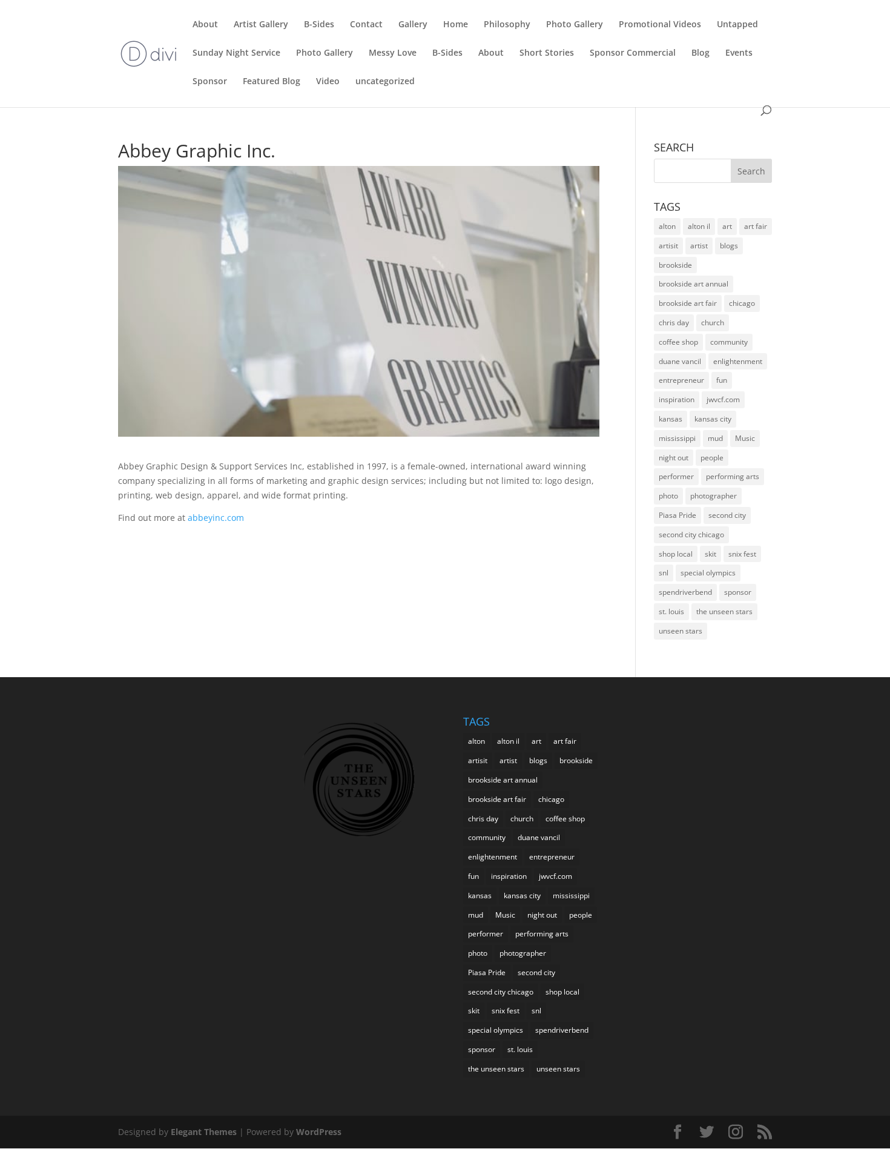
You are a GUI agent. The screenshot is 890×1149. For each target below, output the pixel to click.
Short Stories (546, 53)
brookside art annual (693, 284)
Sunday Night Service (236, 53)
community (729, 342)
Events (739, 53)
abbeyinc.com (216, 517)
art (727, 226)
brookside (675, 265)
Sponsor (210, 82)
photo (668, 496)
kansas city (712, 419)
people (712, 457)
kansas (670, 419)
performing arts (732, 476)
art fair (755, 226)
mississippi (677, 438)
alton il (699, 226)
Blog (700, 53)
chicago (742, 303)
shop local (676, 554)
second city (727, 515)
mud (715, 438)
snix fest (742, 554)
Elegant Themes (204, 1131)
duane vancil (680, 361)
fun (721, 380)
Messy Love (393, 53)
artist (699, 245)
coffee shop (678, 342)
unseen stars (680, 631)
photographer (713, 496)
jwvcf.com (723, 399)
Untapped (737, 25)
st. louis (671, 611)
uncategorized (385, 82)
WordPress (318, 1131)
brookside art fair (688, 303)
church (712, 322)
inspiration (676, 399)
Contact (366, 25)
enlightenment (737, 361)
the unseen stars (724, 611)
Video (328, 82)
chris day (674, 322)
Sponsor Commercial (633, 53)
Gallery (412, 25)
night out (673, 457)
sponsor (737, 592)
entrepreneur (681, 380)
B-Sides (319, 25)
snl (663, 573)
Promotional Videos (660, 25)
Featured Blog (271, 82)
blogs (729, 245)
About (205, 25)
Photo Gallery (574, 25)
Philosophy (507, 25)
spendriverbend (685, 592)
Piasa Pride (677, 515)
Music (745, 438)
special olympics (708, 573)
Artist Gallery (261, 25)
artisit (668, 245)
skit (710, 554)
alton (667, 226)
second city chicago (691, 534)
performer (676, 476)
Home (455, 25)
